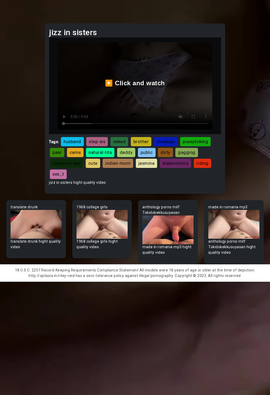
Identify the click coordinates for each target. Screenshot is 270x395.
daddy (126, 152)
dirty (165, 152)
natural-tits (100, 152)
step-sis (97, 141)
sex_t (58, 174)
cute (93, 163)
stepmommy (175, 163)
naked (119, 141)
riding (202, 163)
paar (57, 152)
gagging (186, 152)
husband (72, 141)
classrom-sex (66, 163)
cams (75, 152)
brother (141, 141)
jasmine (146, 163)
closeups (166, 141)
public (147, 152)
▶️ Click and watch (135, 83)
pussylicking (195, 141)
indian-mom (118, 163)
